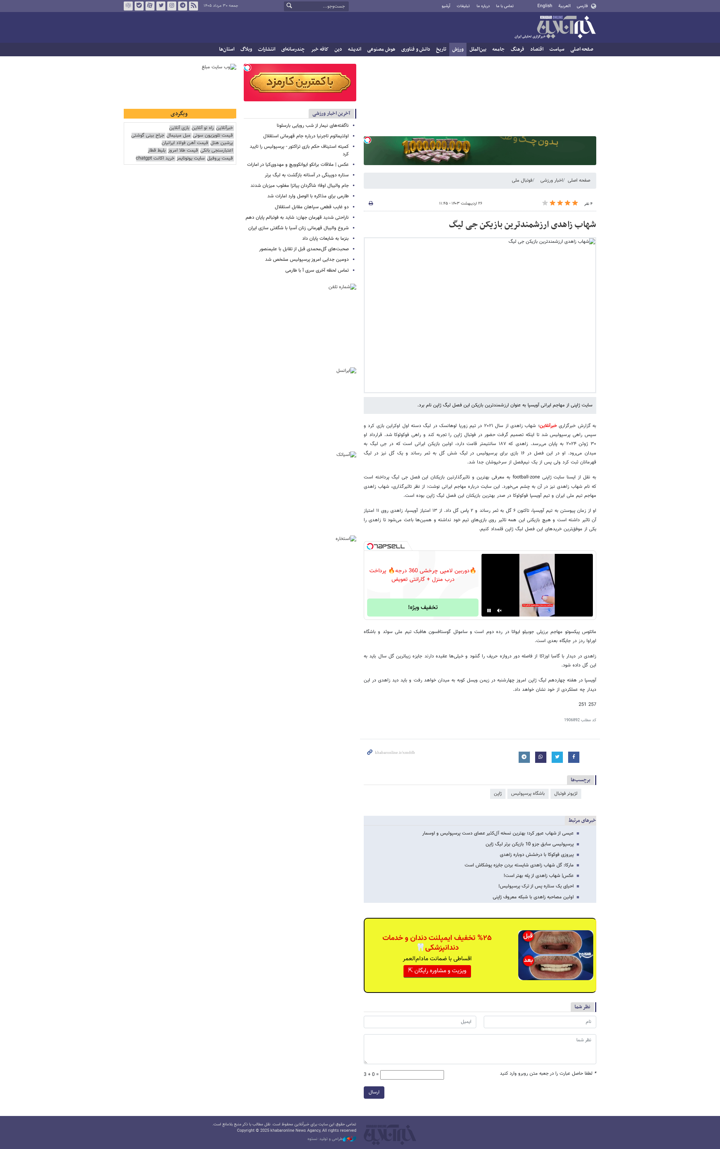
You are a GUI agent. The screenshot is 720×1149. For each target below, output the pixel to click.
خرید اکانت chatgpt (155, 158)
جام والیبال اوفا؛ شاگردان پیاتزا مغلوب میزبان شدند (299, 185)
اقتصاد (536, 49)
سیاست (556, 49)
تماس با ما (505, 6)
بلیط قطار (157, 150)
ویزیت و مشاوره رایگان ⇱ (437, 971)
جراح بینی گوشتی (147, 135)
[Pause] (489, 610)
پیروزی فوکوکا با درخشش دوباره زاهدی (537, 855)
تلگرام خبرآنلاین (182, 6)
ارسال (374, 1092)
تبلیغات (463, 6)
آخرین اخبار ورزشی (331, 113)
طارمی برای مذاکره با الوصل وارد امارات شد (308, 196)
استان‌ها (226, 49)
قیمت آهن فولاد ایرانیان (185, 143)
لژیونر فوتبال (566, 793)
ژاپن (498, 793)
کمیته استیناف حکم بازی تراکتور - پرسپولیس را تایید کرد (299, 150)
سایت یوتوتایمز (191, 158)
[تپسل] (367, 140)
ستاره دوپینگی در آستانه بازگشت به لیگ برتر (307, 175)
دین (338, 49)
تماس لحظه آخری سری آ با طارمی (317, 270)
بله (139, 6)
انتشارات (266, 49)
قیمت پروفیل (220, 158)
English (544, 6)
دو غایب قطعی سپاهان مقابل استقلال (312, 207)
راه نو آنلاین (203, 128)
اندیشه (354, 49)
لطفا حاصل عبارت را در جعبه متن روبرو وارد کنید (548, 1073)
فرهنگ (517, 49)
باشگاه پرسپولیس (528, 793)
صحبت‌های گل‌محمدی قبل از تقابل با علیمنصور (304, 249)
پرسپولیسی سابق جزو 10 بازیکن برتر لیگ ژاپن (530, 844)
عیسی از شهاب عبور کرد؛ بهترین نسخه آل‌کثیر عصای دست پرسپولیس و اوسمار (498, 833)
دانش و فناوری (415, 49)
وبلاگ (246, 49)
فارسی (582, 6)
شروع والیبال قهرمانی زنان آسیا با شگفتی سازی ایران (298, 228)
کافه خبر (319, 49)
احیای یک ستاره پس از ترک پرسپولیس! (536, 886)
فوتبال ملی (522, 180)
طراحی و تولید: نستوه (325, 1139)
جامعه (498, 49)
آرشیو (446, 6)
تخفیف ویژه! (423, 607)
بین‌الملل (478, 49)
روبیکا (128, 6)
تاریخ (441, 49)
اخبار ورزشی (551, 180)
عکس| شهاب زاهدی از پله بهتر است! (539, 876)
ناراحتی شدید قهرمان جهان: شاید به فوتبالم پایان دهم (297, 217)
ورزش (458, 49)
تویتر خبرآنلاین (160, 6)
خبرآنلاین (555, 28)
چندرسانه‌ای (293, 49)
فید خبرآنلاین (193, 6)
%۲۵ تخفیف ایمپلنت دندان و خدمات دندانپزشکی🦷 (437, 943)
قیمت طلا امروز (183, 150)
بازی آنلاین (179, 128)
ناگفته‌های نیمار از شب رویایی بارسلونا (313, 125)
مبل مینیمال (178, 135)
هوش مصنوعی (381, 49)
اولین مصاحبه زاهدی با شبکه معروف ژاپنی (533, 897)
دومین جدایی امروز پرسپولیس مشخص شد (307, 259)
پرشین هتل (221, 143)
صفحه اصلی (581, 49)
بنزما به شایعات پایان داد (325, 238)
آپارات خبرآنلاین (150, 6)
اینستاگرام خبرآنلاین (171, 6)
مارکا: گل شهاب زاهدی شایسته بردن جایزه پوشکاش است (519, 865)
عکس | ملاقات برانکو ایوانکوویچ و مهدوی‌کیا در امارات (298, 164)
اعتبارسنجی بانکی (216, 150)
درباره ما (483, 6)
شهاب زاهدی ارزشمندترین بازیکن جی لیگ (522, 224)
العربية (564, 6)
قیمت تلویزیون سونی (213, 135)
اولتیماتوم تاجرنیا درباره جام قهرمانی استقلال (306, 136)
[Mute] (499, 610)
